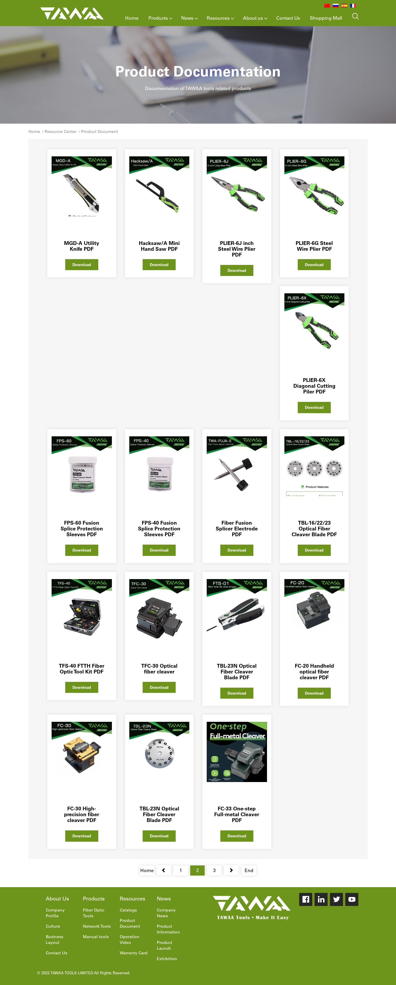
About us (253, 18)
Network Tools (97, 926)
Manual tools (96, 936)
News (187, 18)
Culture (53, 926)
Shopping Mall (326, 18)
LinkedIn (321, 899)
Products (158, 18)
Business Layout (54, 939)
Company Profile (55, 912)
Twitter (336, 899)
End (249, 870)
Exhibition (167, 958)
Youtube (351, 899)
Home (132, 18)
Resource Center (61, 131)
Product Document (99, 131)
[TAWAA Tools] (251, 908)
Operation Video (129, 939)
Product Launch (164, 945)
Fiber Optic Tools (93, 912)
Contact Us (288, 18)
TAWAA (72, 12)
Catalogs (128, 910)
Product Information (168, 929)
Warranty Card (134, 952)
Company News (166, 912)
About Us (57, 899)
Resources (218, 18)
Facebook (305, 899)
